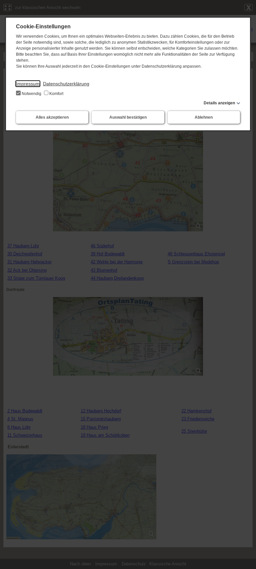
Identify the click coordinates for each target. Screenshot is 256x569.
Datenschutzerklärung (66, 83)
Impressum (28, 83)
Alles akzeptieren (52, 117)
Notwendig (31, 93)
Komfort (55, 93)
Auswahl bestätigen (128, 117)
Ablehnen (204, 117)
